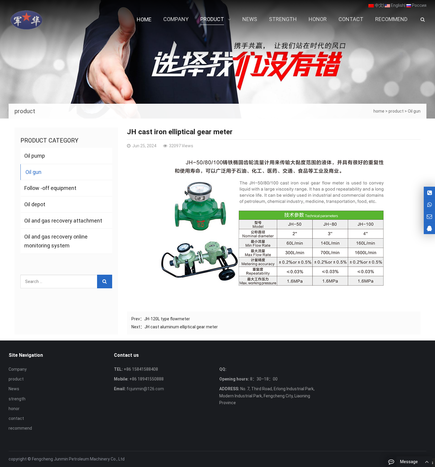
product (396, 111)
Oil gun (414, 111)
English (397, 5)
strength (17, 398)
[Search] (104, 281)
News (14, 388)
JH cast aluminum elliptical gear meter (181, 326)
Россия (418, 5)
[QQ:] (429, 228)
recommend (20, 428)
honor (14, 408)
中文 (378, 5)
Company (18, 369)
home (378, 111)
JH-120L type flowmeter (167, 318)
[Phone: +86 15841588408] (429, 192)
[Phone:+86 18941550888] (429, 204)
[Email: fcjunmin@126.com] (429, 216)
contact (16, 418)
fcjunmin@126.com (145, 388)
